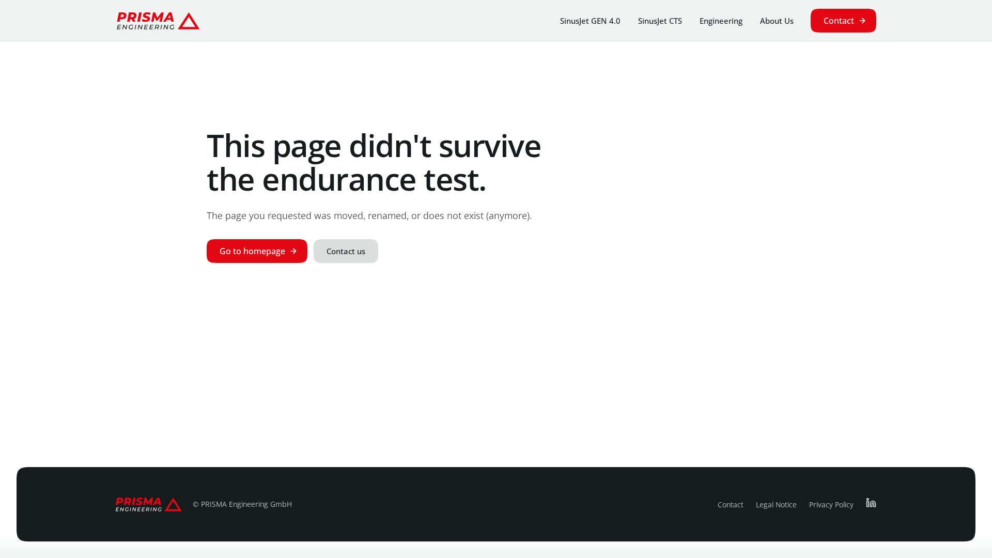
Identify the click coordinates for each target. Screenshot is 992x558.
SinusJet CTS (660, 21)
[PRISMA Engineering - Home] (158, 20)
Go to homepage (252, 251)
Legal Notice (776, 504)
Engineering (721, 21)
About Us (777, 21)
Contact (839, 20)
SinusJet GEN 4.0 (590, 21)
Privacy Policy (831, 504)
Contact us (346, 251)
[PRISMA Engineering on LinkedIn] (871, 503)
